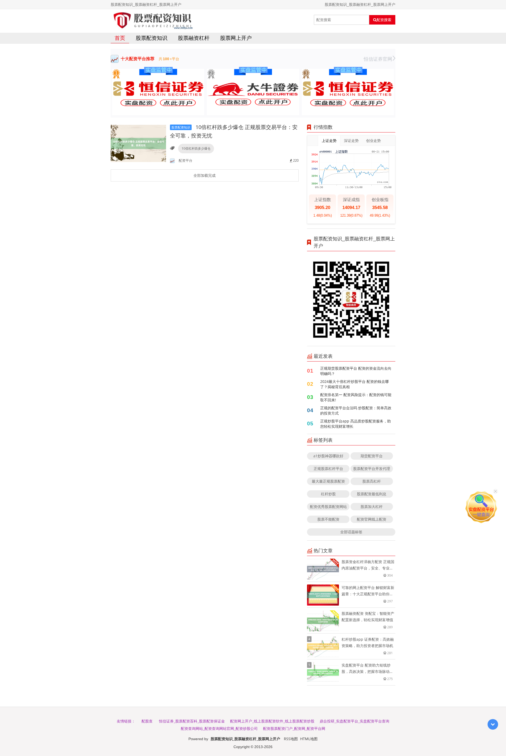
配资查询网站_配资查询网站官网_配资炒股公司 (219, 728)
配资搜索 (384, 20)
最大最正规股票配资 (328, 481)
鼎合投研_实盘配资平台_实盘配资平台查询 (354, 721)
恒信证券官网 (378, 59)
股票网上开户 (236, 37)
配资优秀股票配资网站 (328, 506)
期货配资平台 (372, 455)
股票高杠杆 (371, 481)
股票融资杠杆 (194, 37)
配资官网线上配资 (371, 519)
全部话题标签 (351, 531)
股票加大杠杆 (372, 506)
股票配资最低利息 (371, 493)
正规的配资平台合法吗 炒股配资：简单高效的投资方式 (355, 410)
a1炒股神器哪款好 (328, 455)
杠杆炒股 (328, 493)
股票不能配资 (328, 519)
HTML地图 (309, 738)
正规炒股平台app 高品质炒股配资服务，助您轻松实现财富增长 (355, 424)
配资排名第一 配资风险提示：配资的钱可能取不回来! (355, 397)
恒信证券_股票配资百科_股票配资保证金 (192, 721)
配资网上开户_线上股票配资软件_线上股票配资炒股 (272, 721)
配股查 (147, 721)
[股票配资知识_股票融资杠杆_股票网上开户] (152, 19)
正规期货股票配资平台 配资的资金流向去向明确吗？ (355, 371)
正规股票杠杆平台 (328, 468)
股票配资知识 (151, 37)
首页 (120, 37)
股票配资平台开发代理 (371, 468)
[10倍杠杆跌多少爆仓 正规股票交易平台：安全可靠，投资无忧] (138, 143)
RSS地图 (291, 738)
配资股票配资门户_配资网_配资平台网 (294, 728)
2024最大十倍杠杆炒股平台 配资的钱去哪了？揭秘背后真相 (354, 384)
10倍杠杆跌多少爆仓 (196, 148)
